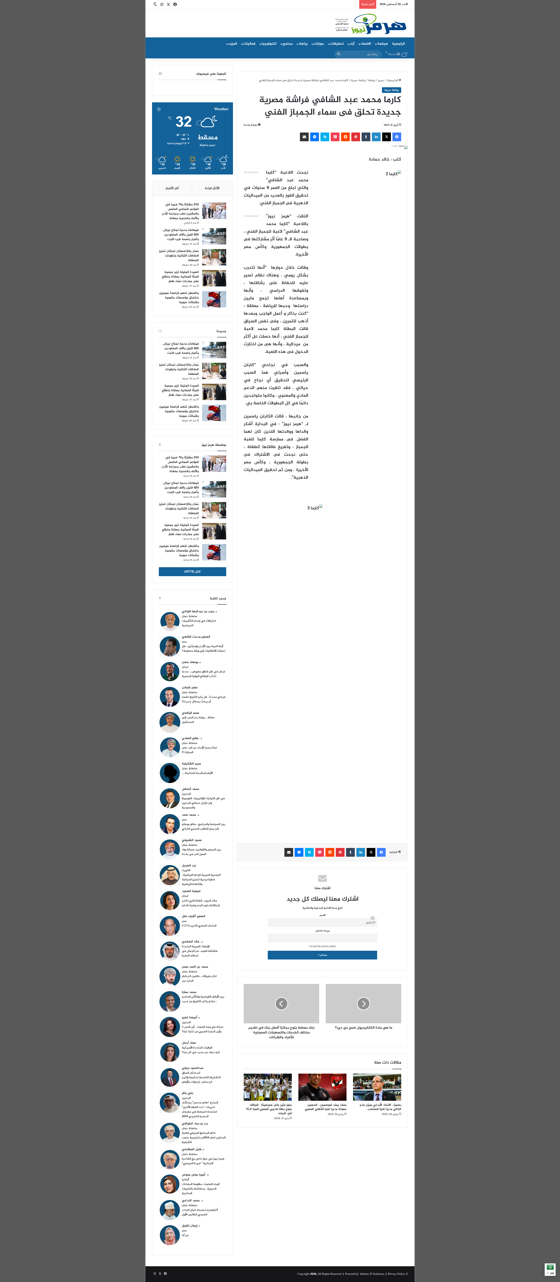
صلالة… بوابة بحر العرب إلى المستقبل (198, 720)
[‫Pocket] (335, 137)
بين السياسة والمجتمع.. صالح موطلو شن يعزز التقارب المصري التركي (203, 826)
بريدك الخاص (322, 931)
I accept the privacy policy (322, 946)
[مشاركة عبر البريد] (304, 137)
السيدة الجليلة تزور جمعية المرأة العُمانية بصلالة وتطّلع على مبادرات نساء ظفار (180, 277)
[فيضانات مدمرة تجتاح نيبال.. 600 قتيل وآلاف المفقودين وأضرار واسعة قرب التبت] (214, 236)
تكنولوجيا (269, 44)
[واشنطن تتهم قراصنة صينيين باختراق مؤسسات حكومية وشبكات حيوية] (214, 299)
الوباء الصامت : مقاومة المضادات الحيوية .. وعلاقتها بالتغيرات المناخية (201, 1189)
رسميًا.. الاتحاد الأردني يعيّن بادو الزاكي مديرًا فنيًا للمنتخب (380, 1107)
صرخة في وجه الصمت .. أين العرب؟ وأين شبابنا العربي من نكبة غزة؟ (202, 1029)
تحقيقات (337, 44)
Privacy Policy (396, 1274)
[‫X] (386, 137)
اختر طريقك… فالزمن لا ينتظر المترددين (199, 978)
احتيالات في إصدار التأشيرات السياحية (199, 623)
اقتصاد (366, 44)
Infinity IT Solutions (372, 1274)
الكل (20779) (192, 571)
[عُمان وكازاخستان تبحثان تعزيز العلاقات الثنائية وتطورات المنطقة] (214, 257)
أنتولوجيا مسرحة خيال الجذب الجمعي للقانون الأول (200, 1212)
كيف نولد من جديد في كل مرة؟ (201, 1052)
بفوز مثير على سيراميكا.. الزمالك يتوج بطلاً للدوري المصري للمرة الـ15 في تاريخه (269, 1109)
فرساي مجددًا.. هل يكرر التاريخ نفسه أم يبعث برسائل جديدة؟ (204, 699)
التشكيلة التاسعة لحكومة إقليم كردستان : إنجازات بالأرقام (201, 1080)
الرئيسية (398, 44)
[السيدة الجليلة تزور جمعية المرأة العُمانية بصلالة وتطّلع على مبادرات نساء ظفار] (214, 278)
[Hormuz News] (370, 24)
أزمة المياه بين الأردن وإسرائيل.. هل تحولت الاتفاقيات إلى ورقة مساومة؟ (203, 648)
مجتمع (288, 44)
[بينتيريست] (355, 137)
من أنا (185, 1235)
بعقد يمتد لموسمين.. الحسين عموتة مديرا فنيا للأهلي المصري (325, 1107)
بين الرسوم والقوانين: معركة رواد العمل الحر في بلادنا (201, 852)
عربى (381, 80)
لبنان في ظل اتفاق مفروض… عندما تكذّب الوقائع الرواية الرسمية (203, 674)
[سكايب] (324, 137)
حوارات (319, 44)
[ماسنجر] (314, 137)
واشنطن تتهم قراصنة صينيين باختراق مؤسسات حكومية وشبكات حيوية (179, 298)
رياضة (303, 44)
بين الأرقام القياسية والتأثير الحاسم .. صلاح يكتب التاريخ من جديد (203, 999)
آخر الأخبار (172, 188)
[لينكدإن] (376, 137)
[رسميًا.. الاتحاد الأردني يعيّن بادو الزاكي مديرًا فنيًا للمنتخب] (377, 1087)
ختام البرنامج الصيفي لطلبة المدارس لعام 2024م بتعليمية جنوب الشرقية (204, 1138)
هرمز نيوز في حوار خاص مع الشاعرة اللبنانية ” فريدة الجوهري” (203, 1161)
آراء (352, 44)
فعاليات (249, 44)
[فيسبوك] (396, 137)
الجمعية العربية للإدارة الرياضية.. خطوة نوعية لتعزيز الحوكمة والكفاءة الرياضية (201, 880)
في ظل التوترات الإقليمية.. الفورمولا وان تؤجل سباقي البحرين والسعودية (203, 803)
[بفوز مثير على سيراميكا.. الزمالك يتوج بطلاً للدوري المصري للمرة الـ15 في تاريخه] (268, 1087)
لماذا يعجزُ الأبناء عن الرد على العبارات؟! (199, 750)
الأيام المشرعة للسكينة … (197, 773)
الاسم (323, 915)
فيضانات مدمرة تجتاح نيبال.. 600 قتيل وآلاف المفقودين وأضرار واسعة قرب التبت (180, 235)
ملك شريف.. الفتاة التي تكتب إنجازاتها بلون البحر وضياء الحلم (201, 903)
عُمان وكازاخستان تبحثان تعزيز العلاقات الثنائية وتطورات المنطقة (179, 256)
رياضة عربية (358, 80)
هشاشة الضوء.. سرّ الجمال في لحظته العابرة (200, 953)
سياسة (382, 44)
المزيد (233, 44)
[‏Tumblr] (366, 137)
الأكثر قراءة (212, 188)
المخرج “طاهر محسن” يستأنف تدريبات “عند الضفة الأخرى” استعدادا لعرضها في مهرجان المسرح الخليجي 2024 (200, 1109)
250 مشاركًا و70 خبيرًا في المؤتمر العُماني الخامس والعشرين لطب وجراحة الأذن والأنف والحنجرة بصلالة (180, 211)
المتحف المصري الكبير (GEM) (199, 925)
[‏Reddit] (345, 137)
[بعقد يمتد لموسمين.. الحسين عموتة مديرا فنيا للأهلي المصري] (322, 1087)
